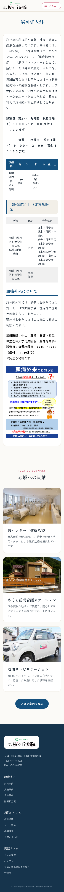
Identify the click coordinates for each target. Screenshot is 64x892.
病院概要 (9, 819)
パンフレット (11, 861)
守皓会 (7, 873)
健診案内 (9, 795)
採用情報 (9, 831)
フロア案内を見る (32, 704)
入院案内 (9, 789)
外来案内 (9, 783)
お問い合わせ (11, 837)
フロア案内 (10, 825)
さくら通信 (10, 855)
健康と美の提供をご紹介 (17, 867)
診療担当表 (10, 801)
